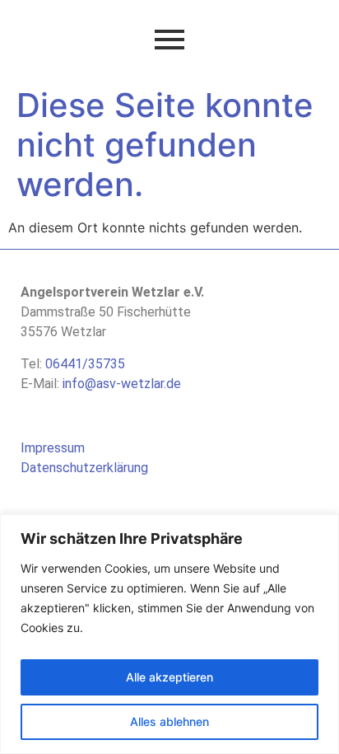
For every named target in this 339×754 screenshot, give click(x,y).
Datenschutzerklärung (84, 467)
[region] (169, 634)
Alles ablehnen (169, 721)
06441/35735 (85, 364)
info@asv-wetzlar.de (122, 383)
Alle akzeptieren (169, 677)
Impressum (53, 448)
